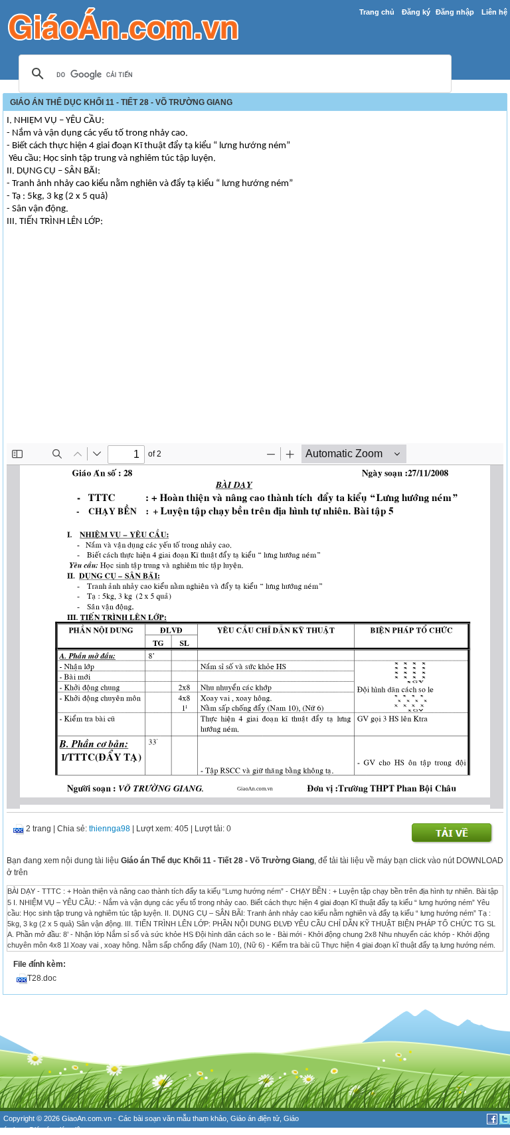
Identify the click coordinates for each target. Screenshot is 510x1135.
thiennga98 (109, 828)
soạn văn (160, 1118)
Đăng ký (416, 12)
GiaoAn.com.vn (87, 1118)
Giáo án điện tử (255, 1118)
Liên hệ (494, 12)
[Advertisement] (255, 344)
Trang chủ (376, 12)
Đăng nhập (455, 12)
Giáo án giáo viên (56, 1130)
